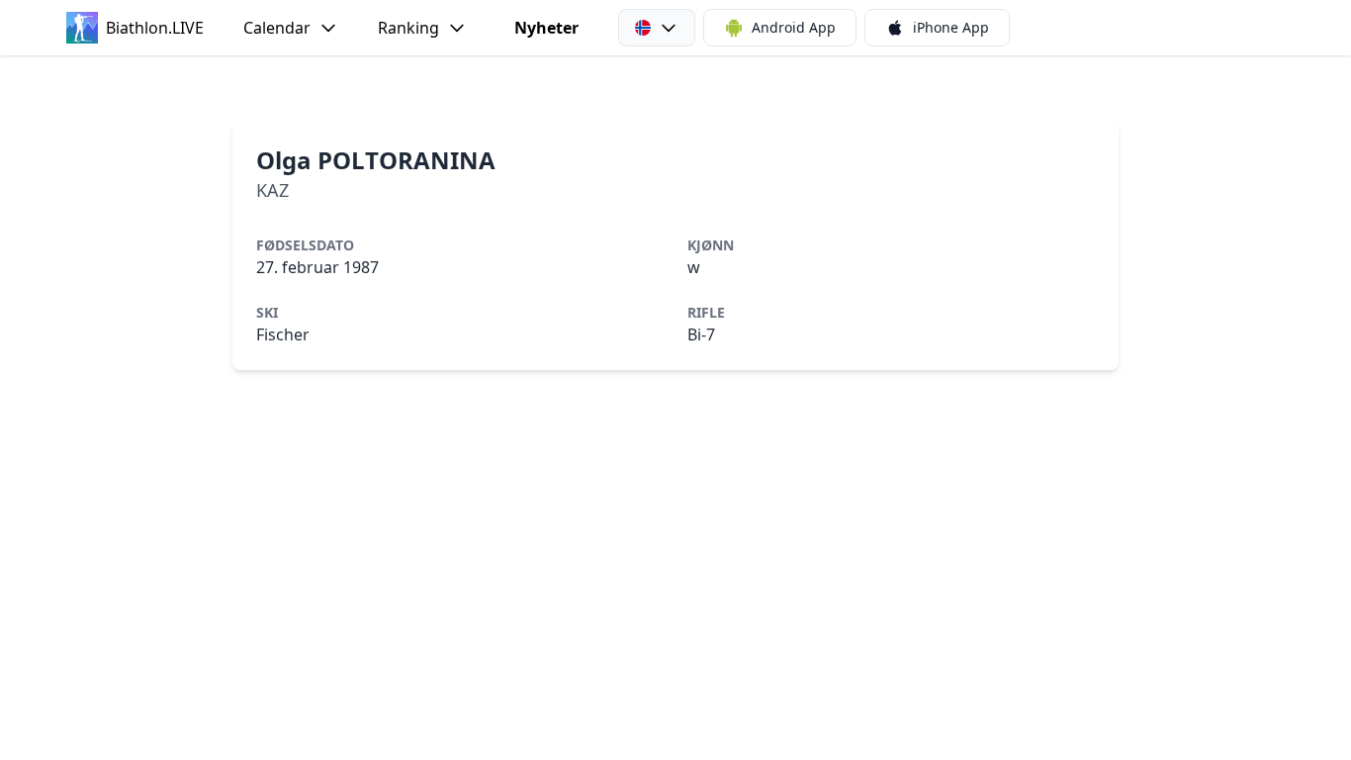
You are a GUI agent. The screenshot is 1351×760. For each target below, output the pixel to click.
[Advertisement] (675, 88)
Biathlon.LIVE (155, 28)
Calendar (277, 28)
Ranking (408, 28)
